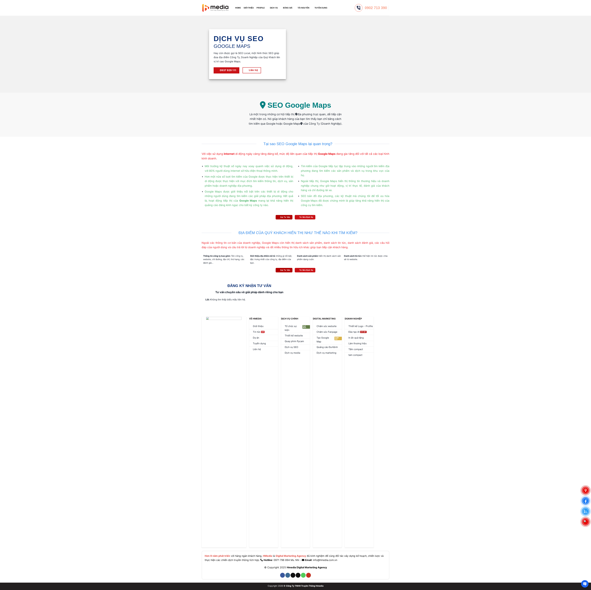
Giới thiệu (249, 8)
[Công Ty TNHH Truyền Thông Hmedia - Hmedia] (215, 8)
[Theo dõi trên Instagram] (287, 575)
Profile (261, 8)
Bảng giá (288, 8)
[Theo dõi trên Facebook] (282, 575)
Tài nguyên (303, 8)
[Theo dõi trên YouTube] (308, 575)
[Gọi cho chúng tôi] (303, 575)
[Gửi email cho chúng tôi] (298, 575)
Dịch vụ (274, 8)
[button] (331, 7)
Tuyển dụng (321, 8)
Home (238, 8)
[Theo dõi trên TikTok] (293, 575)
